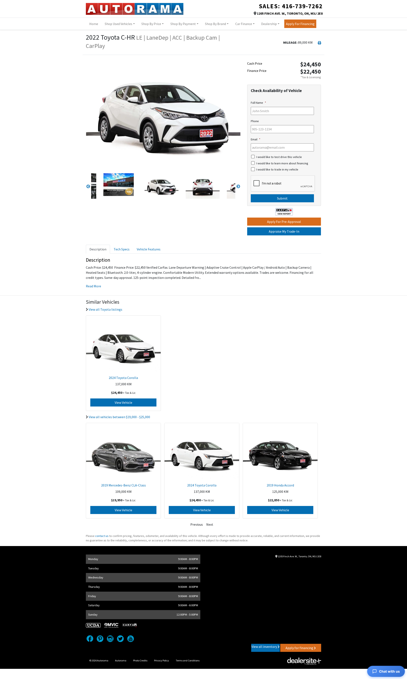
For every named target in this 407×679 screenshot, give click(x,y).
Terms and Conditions (187, 660)
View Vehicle (123, 402)
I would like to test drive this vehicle (279, 157)
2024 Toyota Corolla (123, 378)
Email (255, 139)
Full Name (258, 103)
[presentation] (283, 183)
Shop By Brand (215, 24)
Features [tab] (148, 249)
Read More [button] (93, 286)
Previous (88, 186)
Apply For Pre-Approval (284, 221)
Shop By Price (151, 24)
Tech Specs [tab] (122, 249)
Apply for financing (300, 648)
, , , (290, 13)
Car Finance (243, 24)
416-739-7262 (302, 6)
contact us (102, 536)
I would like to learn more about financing (282, 163)
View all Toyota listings (105, 309)
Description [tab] (97, 249)
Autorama (120, 660)
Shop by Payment (183, 24)
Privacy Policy (161, 660)
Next (238, 186)
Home (93, 24)
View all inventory (264, 646)
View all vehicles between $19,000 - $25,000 (119, 417)
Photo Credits (140, 660)
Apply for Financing (300, 24)
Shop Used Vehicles (118, 24)
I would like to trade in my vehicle (277, 169)
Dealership (269, 24)
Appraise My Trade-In (284, 231)
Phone (255, 121)
